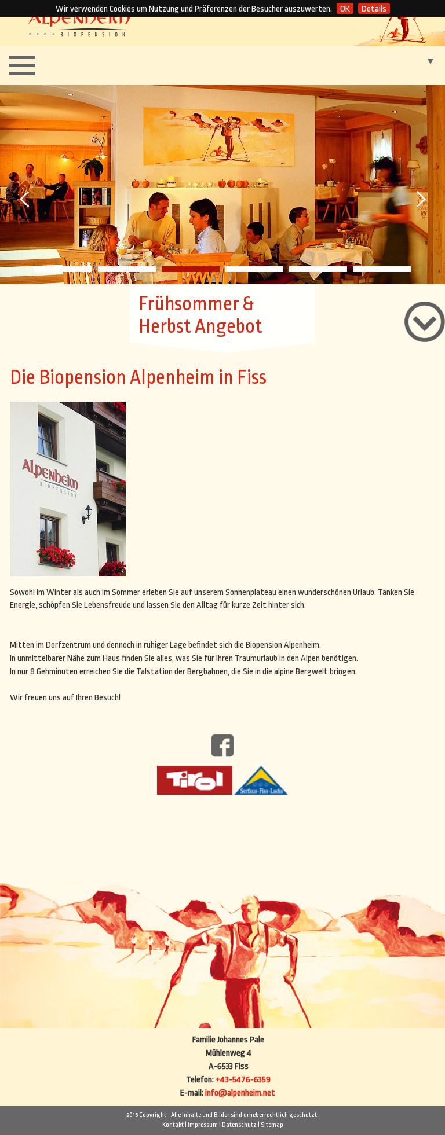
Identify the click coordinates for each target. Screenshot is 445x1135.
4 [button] (254, 269)
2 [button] (127, 269)
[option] (222, 184)
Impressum (203, 1125)
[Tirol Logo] (194, 780)
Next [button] (419, 199)
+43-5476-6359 (243, 1080)
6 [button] (382, 269)
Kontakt (173, 1125)
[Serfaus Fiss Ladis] (261, 780)
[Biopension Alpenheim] (78, 23)
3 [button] (191, 269)
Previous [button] (25, 199)
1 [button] (63, 269)
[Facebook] (222, 745)
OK (345, 9)
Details (374, 9)
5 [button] (318, 269)
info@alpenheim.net (240, 1093)
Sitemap (272, 1125)
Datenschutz (239, 1125)
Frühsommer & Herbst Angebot (200, 315)
